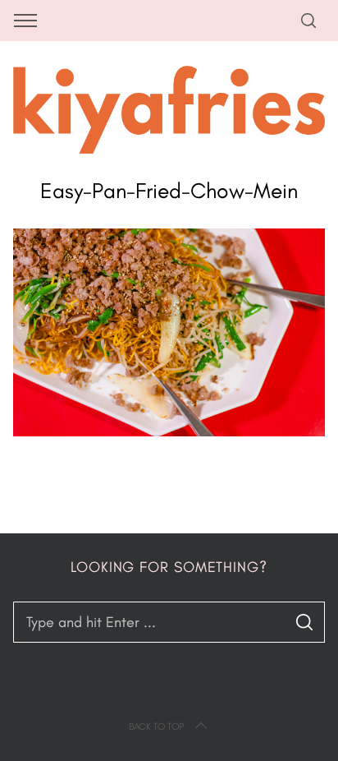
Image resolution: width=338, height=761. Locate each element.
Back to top (156, 726)
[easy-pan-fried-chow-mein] (168, 431)
